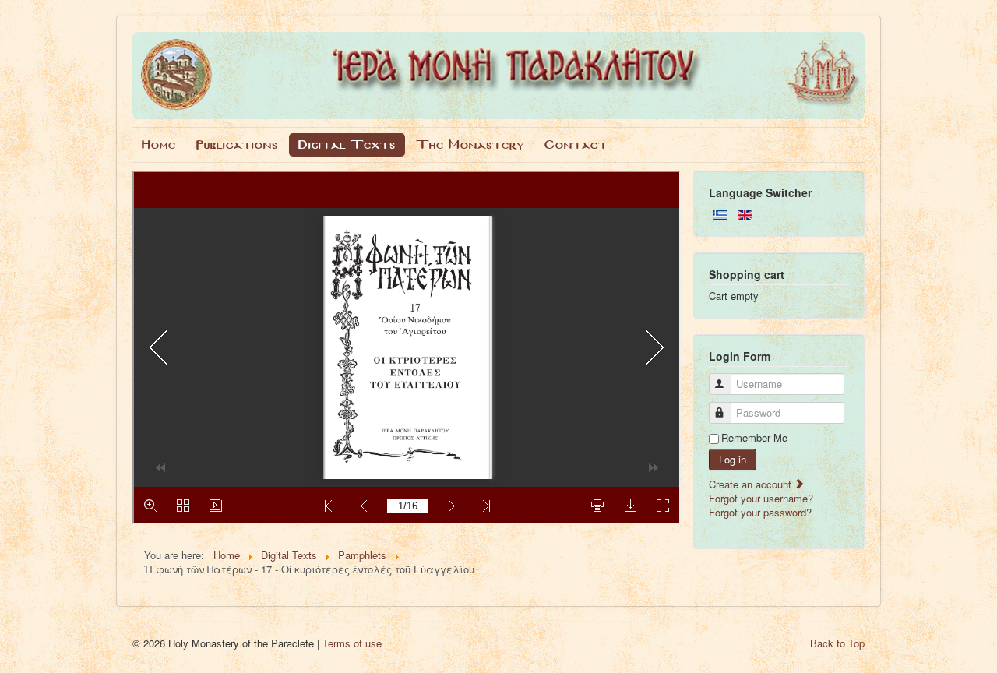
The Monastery (470, 144)
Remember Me (754, 438)
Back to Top (837, 643)
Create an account (751, 484)
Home (159, 144)
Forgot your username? (761, 498)
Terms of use (352, 643)
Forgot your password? (760, 512)
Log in (732, 459)
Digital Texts (347, 144)
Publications (237, 144)
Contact (576, 144)
